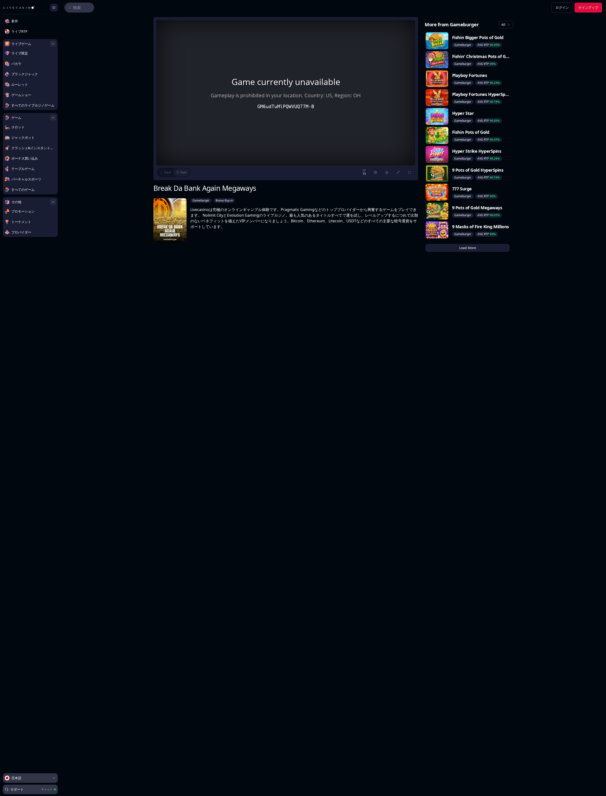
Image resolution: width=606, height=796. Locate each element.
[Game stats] (375, 172)
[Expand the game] (398, 172)
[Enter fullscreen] (409, 172)
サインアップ (588, 7)
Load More (467, 248)
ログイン (562, 7)
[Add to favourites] (387, 172)
